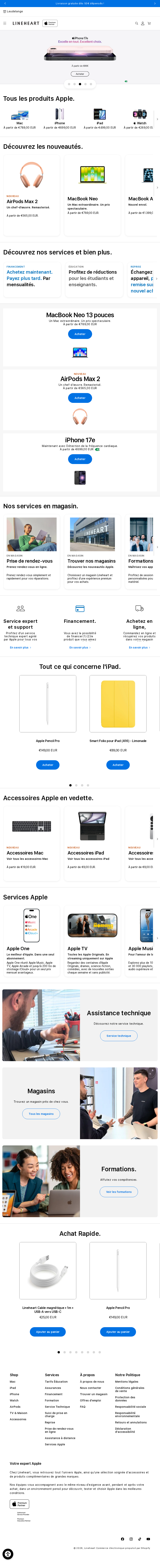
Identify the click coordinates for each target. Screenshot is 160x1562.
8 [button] (100, 1353)
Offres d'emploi (90, 1400)
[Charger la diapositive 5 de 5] (91, 84)
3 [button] (83, 786)
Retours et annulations (131, 1422)
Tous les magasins (41, 1113)
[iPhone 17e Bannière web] (80, 57)
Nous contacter (90, 1387)
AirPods (15, 1406)
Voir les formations (119, 1191)
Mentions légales (126, 1381)
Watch (14, 1400)
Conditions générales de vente (129, 1389)
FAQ (82, 1406)
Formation (52, 1400)
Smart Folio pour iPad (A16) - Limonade (118, 741)
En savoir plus (19, 647)
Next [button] (155, 3)
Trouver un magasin (94, 1394)
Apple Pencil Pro (48, 741)
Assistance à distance (60, 1438)
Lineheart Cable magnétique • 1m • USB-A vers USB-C (47, 1310)
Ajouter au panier (48, 1331)
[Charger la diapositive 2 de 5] (74, 84)
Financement (53, 1394)
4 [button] (89, 786)
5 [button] (83, 1353)
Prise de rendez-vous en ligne (59, 1430)
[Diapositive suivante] (156, 119)
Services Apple (55, 1444)
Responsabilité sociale (130, 1406)
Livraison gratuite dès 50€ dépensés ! (80, 3)
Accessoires (18, 1419)
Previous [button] (5, 3)
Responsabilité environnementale (127, 1414)
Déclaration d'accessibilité (125, 1430)
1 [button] (71, 786)
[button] (5, 23)
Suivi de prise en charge (56, 1414)
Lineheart (89, 1548)
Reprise (50, 1422)
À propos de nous (92, 1381)
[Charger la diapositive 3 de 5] (80, 84)
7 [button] (95, 1353)
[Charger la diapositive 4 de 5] (85, 84)
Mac (12, 1381)
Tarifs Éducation (56, 1381)
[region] (80, 57)
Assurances (53, 1387)
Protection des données (125, 1399)
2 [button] (77, 786)
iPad (13, 1387)
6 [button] (89, 1353)
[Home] (26, 23)
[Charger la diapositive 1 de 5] (69, 84)
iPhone (14, 1394)
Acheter (47, 764)
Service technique (119, 1035)
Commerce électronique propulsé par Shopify (123, 1548)
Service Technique (57, 1406)
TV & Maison (18, 1413)
